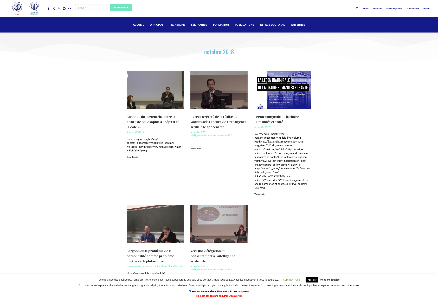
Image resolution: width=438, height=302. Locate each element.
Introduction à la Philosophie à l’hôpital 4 (164, 266)
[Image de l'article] (155, 90)
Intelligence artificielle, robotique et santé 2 (211, 135)
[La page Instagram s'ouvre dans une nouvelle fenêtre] (64, 8)
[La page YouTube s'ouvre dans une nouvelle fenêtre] (69, 8)
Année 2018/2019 (135, 132)
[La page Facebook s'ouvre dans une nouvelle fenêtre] (48, 8)
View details (132, 157)
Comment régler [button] (292, 279)
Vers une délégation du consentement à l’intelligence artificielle (212, 256)
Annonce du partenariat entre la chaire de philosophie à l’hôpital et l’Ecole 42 (153, 121)
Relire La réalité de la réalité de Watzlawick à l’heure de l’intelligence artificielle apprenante (218, 121)
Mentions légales (330, 279)
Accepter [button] (312, 280)
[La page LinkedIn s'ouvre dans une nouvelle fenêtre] (59, 8)
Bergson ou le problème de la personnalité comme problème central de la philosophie (150, 256)
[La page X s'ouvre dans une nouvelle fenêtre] (53, 8)
